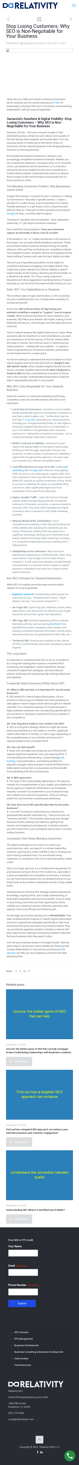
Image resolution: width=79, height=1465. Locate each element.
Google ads (36, 470)
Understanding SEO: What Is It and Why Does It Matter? (35, 1210)
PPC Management (23, 1338)
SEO (57, 102)
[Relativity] (30, 5)
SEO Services (21, 1332)
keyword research (23, 594)
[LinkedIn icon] (41, 1452)
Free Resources (22, 1365)
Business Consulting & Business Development (38, 1352)
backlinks (55, 624)
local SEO (30, 419)
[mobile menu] (74, 5)
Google (11, 213)
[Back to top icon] (39, 1439)
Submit (22, 1303)
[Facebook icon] (37, 1452)
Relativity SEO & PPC (33, 43)
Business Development (26, 1345)
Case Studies (21, 1358)
